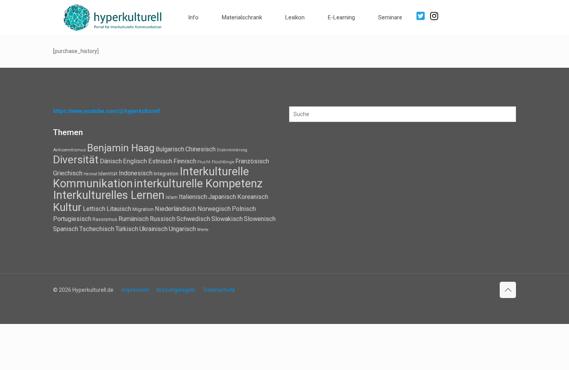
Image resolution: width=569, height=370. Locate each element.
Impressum (135, 290)
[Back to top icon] (508, 290)
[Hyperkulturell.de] (113, 16)
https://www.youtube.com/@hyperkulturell (106, 111)
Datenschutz (219, 290)
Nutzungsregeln (175, 290)
